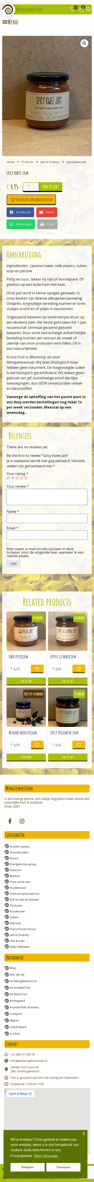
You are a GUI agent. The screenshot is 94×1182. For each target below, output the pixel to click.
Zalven (14, 917)
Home (10, 162)
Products (27, 162)
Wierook (15, 923)
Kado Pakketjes (20, 947)
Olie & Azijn (17, 941)
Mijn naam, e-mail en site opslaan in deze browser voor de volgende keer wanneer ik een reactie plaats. (45, 552)
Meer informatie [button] (46, 1156)
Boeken (15, 876)
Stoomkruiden (19, 852)
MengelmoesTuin (29, 9)
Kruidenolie (17, 911)
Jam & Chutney (50, 162)
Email (12, 528)
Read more (26, 757)
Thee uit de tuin (20, 882)
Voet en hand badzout (24, 894)
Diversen (16, 870)
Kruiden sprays (20, 846)
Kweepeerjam (18, 656)
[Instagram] (21, 821)
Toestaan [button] (63, 1167)
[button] (20, 212)
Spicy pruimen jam (64, 732)
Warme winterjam (23, 732)
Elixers (14, 858)
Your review (18, 486)
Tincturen (16, 905)
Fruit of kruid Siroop (23, 929)
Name (13, 511)
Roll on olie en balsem (24, 899)
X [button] (83, 1133)
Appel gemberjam (63, 656)
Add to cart (50, 186)
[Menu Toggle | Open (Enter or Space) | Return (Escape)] (10, 22)
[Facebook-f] (9, 821)
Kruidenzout (18, 888)
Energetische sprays (23, 864)
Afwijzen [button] (27, 1167)
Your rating (17, 473)
